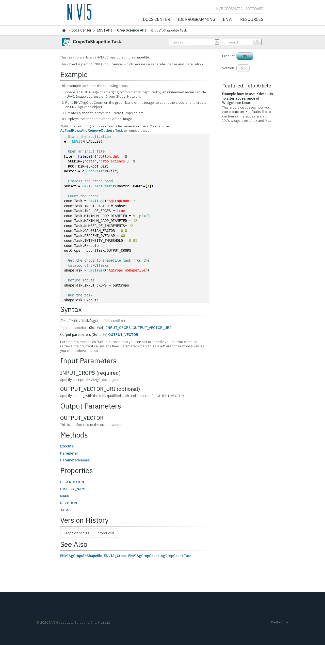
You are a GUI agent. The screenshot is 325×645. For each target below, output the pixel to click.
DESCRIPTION (72, 482)
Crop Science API (131, 30)
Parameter (69, 453)
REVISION (68, 503)
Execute (67, 446)
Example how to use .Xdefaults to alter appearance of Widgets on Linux (247, 98)
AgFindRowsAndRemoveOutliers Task (91, 130)
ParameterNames (75, 460)
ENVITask (96, 201)
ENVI (228, 19)
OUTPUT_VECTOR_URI (152, 327)
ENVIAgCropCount (143, 555)
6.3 (243, 68)
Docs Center (156, 19)
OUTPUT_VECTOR (123, 334)
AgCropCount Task (176, 555)
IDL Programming (196, 19)
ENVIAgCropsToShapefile (81, 555)
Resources (251, 19)
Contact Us (279, 622)
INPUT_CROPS (118, 327)
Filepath (86, 156)
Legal (105, 622)
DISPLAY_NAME (73, 489)
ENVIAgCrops (115, 555)
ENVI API (104, 30)
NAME (65, 496)
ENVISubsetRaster (98, 186)
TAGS (64, 510)
